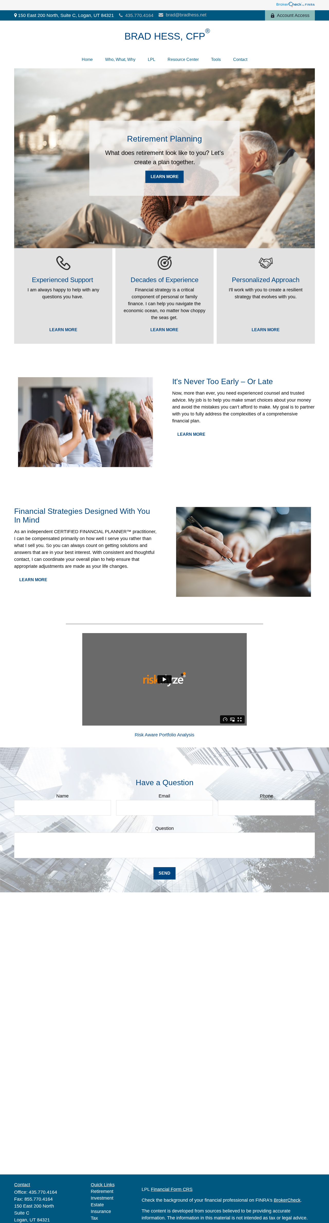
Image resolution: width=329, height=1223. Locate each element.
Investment (102, 1198)
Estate (97, 1204)
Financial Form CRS (172, 1189)
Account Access (293, 15)
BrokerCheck (287, 1200)
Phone (266, 796)
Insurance (101, 1211)
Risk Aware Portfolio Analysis (164, 734)
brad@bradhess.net (186, 14)
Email (164, 796)
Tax (94, 1218)
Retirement (102, 1191)
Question (164, 828)
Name (62, 796)
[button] (87, 59)
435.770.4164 (139, 15)
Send (164, 873)
